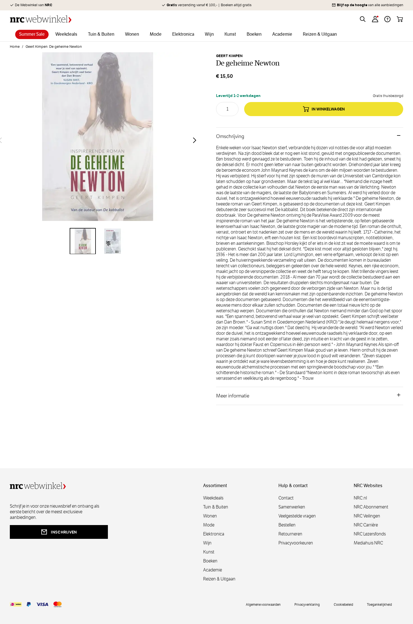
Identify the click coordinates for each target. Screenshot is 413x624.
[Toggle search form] (362, 19)
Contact (286, 498)
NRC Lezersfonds (370, 534)
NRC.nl (360, 498)
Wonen (210, 516)
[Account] (375, 19)
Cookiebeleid (343, 604)
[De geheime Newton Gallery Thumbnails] (97, 241)
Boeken (210, 561)
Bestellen (287, 525)
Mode (208, 525)
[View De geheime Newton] (83, 241)
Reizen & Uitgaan (219, 579)
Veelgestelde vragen (297, 516)
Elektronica (213, 534)
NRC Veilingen (367, 516)
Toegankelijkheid (379, 604)
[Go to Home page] (41, 19)
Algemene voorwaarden (263, 604)
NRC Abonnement (371, 507)
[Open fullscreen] (97, 140)
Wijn (207, 543)
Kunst (208, 552)
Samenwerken (291, 507)
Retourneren (290, 534)
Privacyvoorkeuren (295, 543)
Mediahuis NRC (368, 543)
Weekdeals (213, 498)
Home (15, 46)
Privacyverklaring (307, 604)
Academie (212, 570)
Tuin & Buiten (215, 507)
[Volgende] (194, 140)
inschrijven (64, 532)
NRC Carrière (366, 525)
